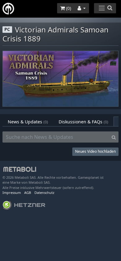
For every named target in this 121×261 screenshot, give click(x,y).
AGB (27, 192)
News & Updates (28, 122)
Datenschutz (44, 192)
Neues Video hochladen (95, 151)
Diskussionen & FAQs (83, 122)
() (68, 8)
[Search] (114, 137)
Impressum (11, 192)
